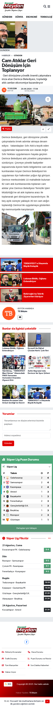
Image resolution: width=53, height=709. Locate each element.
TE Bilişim (22, 311)
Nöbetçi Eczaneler (13, 652)
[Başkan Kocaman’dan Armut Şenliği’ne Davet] (13, 392)
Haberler (6, 56)
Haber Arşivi (10, 672)
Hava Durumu (37, 652)
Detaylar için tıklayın (26, 528)
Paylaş (8, 129)
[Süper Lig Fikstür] (49, 538)
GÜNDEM (7, 17)
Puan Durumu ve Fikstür (41, 659)
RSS (9, 684)
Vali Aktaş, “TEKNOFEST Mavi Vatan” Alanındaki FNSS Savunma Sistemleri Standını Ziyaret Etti (13, 375)
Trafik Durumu (11, 659)
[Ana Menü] (49, 7)
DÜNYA (19, 17)
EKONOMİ (31, 17)
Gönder (8, 443)
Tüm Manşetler (11, 665)
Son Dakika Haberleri (40, 665)
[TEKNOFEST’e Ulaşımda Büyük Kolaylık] (39, 392)
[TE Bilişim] (8, 313)
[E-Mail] (20, 317)
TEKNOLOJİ (46, 17)
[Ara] (44, 7)
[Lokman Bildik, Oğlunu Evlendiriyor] (13, 339)
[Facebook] (26, 642)
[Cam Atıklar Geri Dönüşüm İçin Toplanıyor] (26, 110)
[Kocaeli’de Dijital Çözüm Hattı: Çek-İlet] (39, 339)
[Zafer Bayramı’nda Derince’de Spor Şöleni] (39, 362)
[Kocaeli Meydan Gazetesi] (14, 7)
